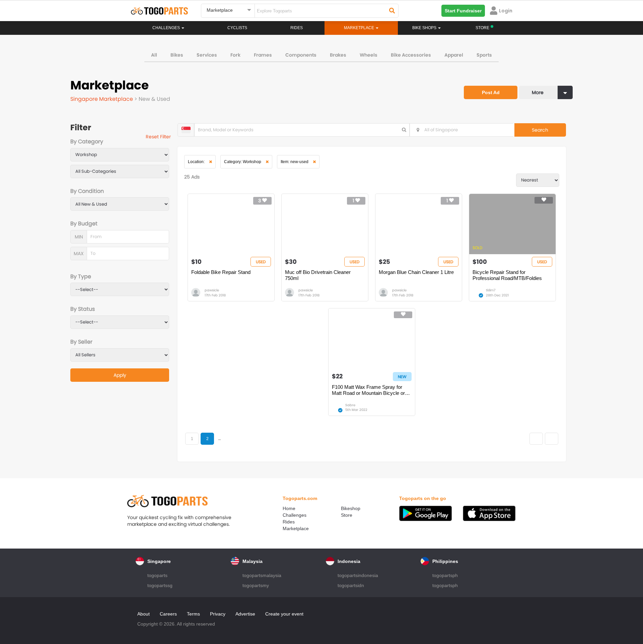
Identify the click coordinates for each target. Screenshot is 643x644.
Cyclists (237, 27)
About (143, 614)
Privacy (217, 614)
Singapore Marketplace (102, 99)
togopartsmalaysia (261, 575)
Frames (263, 55)
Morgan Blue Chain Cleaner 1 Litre (416, 272)
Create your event (284, 614)
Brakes (338, 55)
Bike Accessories (411, 55)
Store (346, 515)
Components (300, 55)
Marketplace (296, 528)
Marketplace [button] (359, 27)
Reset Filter (158, 136)
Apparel (453, 55)
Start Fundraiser (463, 10)
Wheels (368, 55)
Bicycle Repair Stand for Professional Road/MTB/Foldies (507, 275)
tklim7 (490, 290)
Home (289, 508)
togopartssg (159, 585)
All (154, 55)
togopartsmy (255, 585)
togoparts (157, 575)
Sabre (350, 405)
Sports (484, 55)
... (219, 438)
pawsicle (212, 290)
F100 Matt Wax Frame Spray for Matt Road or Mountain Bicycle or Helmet (368, 390)
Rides (296, 27)
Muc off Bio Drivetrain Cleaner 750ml (318, 275)
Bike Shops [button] (424, 27)
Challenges (166, 27)
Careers (168, 614)
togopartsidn (351, 585)
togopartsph (445, 575)
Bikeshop (350, 508)
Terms (193, 614)
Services (207, 55)
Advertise (245, 614)
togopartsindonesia (358, 575)
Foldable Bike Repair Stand (221, 272)
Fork (235, 55)
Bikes (176, 55)
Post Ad (491, 92)
